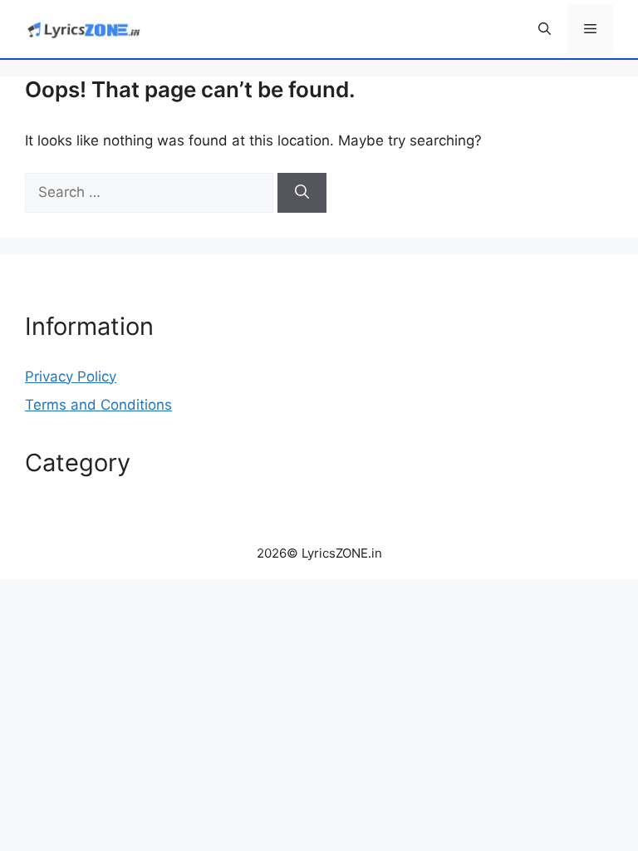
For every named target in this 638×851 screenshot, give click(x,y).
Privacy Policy (70, 376)
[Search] (301, 193)
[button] (544, 29)
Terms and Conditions (98, 404)
